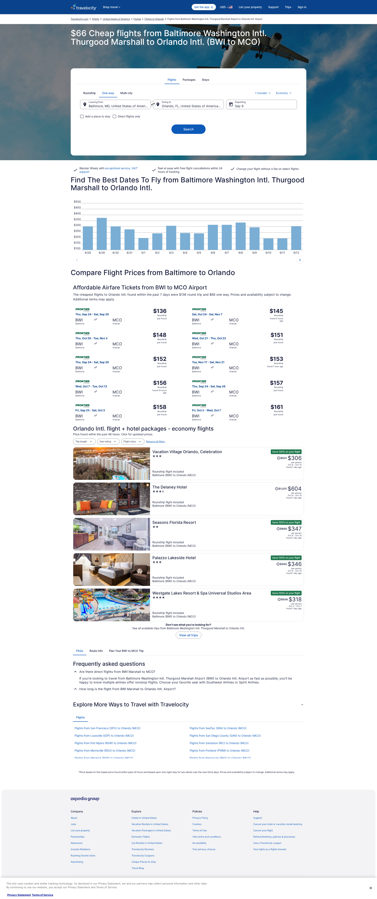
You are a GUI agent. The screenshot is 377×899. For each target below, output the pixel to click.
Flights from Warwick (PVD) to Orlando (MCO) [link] (104, 758)
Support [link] (257, 817)
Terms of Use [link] (199, 830)
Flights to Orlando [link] (154, 18)
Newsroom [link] (76, 842)
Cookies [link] (196, 824)
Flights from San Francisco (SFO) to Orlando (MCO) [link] (107, 728)
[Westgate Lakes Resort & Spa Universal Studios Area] (227, 604)
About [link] (74, 817)
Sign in (302, 7)
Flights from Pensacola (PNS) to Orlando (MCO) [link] (220, 758)
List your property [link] (80, 830)
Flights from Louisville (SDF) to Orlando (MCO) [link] (104, 735)
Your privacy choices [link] (203, 849)
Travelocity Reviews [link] (143, 849)
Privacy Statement (19, 894)
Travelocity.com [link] (79, 18)
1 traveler (261, 93)
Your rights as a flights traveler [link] (269, 849)
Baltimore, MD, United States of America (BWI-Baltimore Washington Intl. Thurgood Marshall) (120, 106)
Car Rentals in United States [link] (147, 842)
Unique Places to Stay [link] (144, 861)
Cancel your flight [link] (263, 830)
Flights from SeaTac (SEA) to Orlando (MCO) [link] (218, 728)
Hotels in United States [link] (144, 817)
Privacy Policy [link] (200, 817)
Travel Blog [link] (138, 868)
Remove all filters (155, 441)
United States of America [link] (116, 18)
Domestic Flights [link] (141, 836)
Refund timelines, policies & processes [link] (274, 836)
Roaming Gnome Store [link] (83, 855)
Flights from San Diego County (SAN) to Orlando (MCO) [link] (225, 735)
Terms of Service (42, 894)
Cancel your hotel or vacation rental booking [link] (277, 824)
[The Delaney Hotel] (227, 498)
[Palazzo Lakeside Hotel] (227, 569)
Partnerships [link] (77, 836)
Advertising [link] (77, 861)
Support (273, 7)
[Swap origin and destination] (153, 104)
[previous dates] (77, 260)
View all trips (188, 635)
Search (188, 129)
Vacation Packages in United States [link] (151, 830)
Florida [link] (137, 18)
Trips (288, 7)
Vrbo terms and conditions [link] (206, 836)
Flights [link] (95, 18)
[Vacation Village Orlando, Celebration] (227, 463)
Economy (282, 93)
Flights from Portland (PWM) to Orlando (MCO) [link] (219, 750)
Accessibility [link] (199, 842)
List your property (250, 7)
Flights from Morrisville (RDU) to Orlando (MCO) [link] (105, 750)
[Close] (370, 888)
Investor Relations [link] (80, 849)
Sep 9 (239, 106)
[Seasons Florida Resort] (227, 534)
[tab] (172, 79)
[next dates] (300, 260)
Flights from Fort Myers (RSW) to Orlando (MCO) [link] (105, 743)
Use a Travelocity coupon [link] (267, 842)
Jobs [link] (73, 824)
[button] (188, 704)
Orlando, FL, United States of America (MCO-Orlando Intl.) (193, 106)
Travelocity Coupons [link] (143, 855)
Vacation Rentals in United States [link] (150, 824)
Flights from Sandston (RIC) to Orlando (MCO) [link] (219, 743)
